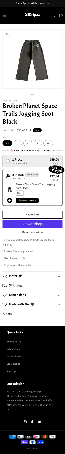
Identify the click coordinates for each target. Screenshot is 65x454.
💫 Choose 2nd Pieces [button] (27, 200)
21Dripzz (35, 448)
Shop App (12, 371)
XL (48, 143)
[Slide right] (40, 94)
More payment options (32, 232)
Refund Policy (14, 348)
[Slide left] (25, 94)
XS (7, 143)
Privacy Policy (14, 341)
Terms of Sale (14, 356)
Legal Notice (13, 363)
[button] (4, 15)
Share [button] (9, 313)
